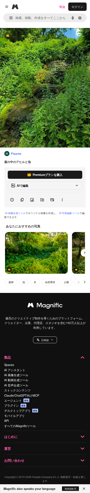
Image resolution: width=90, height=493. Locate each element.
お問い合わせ (14, 460)
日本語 (45, 340)
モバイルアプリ (14, 416)
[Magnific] (45, 306)
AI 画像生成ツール (15, 213)
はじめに (11, 436)
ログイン (77, 7)
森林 (11, 282)
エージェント (16, 400)
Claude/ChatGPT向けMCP (21, 395)
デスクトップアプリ (20, 411)
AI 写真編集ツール (69, 213)
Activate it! (70, 488)
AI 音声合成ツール (16, 385)
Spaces (9, 365)
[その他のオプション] (62, 200)
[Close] (83, 488)
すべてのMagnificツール (20, 426)
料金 (62, 7)
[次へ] (84, 253)
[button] (45, 340)
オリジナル (29, 36)
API (6, 421)
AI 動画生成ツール (16, 380)
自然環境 (50, 282)
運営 (7, 448)
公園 (66, 282)
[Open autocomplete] (9, 17)
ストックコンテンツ (17, 390)
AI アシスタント (14, 370)
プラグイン (15, 405)
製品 (7, 357)
